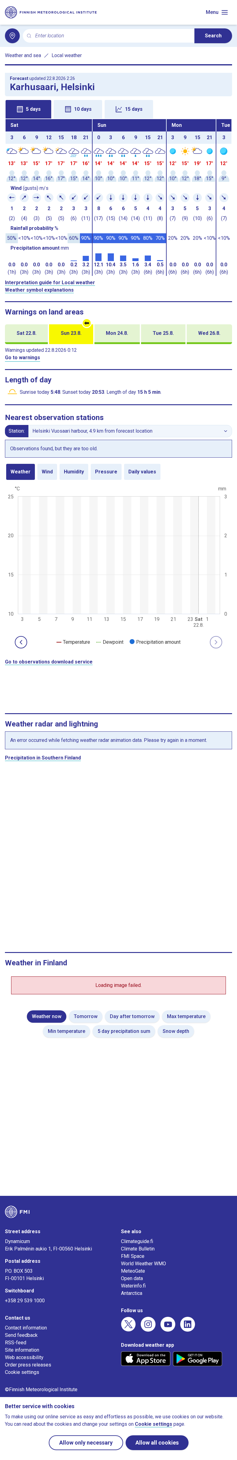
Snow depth (176, 1031)
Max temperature (186, 1016)
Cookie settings (22, 1372)
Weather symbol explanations (39, 290)
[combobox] (112, 36)
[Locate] (12, 35)
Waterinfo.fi (133, 1286)
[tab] (28, 109)
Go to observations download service (49, 662)
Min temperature (66, 1031)
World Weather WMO (143, 1264)
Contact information (26, 1328)
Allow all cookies (157, 1442)
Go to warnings (22, 357)
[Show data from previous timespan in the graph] (21, 642)
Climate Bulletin (138, 1249)
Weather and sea (23, 55)
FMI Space (132, 1256)
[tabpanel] (118, 198)
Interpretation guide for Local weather (50, 282)
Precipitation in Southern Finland (43, 758)
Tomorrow (86, 1016)
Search (213, 36)
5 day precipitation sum (124, 1031)
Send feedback (21, 1335)
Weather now (46, 1016)
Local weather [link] (67, 55)
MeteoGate (133, 1271)
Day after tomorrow (132, 1016)
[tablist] (118, 109)
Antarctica (131, 1293)
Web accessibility (24, 1357)
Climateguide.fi (137, 1241)
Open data (132, 1278)
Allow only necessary (86, 1442)
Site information (22, 1350)
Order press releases (28, 1365)
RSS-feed (15, 1343)
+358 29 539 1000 (25, 1301)
